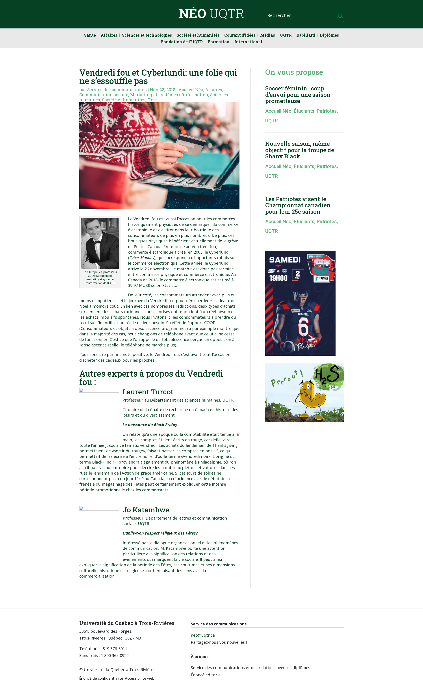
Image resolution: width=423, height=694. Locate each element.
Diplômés (329, 36)
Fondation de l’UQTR (182, 42)
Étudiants (304, 111)
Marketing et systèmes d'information (169, 94)
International (248, 42)
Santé (90, 36)
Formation (219, 42)
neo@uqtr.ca (203, 635)
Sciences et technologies (147, 36)
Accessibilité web (139, 678)
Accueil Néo (190, 89)
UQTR (286, 36)
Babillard (306, 36)
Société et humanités (198, 36)
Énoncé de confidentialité (101, 678)
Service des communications (117, 89)
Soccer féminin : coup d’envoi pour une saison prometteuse (297, 94)
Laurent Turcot (147, 391)
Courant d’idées (239, 36)
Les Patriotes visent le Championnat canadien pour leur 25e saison (297, 205)
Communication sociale (103, 94)
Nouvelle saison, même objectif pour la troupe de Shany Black (299, 150)
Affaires (109, 36)
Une (151, 99)
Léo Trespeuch (92, 272)
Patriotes (327, 111)
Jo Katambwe (146, 509)
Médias (267, 36)
